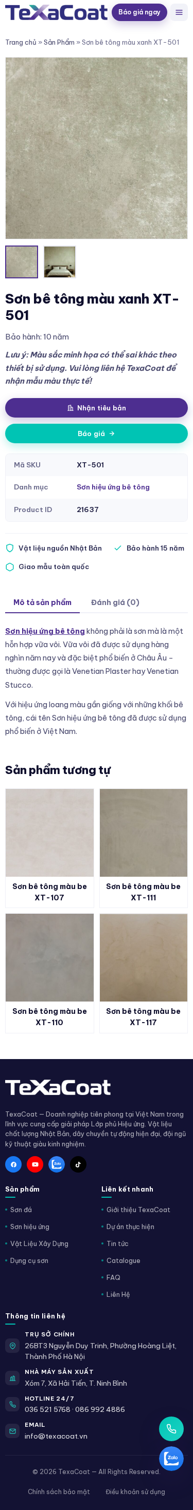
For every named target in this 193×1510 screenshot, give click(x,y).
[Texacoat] (56, 12)
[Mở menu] (179, 12)
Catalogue (124, 1260)
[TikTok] (78, 1164)
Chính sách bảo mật (59, 1492)
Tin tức (118, 1243)
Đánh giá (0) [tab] (115, 602)
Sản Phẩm (59, 42)
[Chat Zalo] (171, 1458)
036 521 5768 (48, 1409)
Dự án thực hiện (130, 1226)
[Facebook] (13, 1164)
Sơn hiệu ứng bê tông (113, 487)
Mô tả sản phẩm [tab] (42, 602)
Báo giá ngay (139, 12)
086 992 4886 (100, 1409)
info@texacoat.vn (56, 1436)
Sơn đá (21, 1209)
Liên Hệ (118, 1294)
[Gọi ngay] (171, 1429)
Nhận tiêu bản (102, 408)
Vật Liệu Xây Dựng (39, 1243)
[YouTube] (35, 1164)
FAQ (113, 1277)
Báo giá (91, 433)
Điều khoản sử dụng (135, 1492)
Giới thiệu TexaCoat (138, 1209)
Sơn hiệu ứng (29, 1226)
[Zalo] (56, 1164)
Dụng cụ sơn (29, 1260)
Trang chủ (21, 42)
